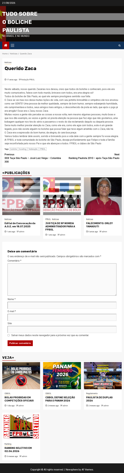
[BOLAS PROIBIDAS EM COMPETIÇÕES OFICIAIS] (21, 375)
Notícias (8, 62)
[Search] (119, 45)
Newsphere (72, 469)
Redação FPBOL (28, 80)
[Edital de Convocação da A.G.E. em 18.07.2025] (21, 196)
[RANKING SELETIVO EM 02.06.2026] (21, 426)
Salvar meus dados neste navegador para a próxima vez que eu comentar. (50, 335)
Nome (12, 299)
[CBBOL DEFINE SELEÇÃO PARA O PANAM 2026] (62, 375)
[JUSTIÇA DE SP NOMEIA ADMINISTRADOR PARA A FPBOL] (62, 196)
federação (33, 149)
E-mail (12, 311)
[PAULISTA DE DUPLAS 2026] (103, 375)
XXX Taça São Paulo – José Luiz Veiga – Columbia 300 (33, 158)
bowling (22, 149)
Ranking (8, 444)
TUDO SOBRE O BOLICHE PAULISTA (20, 22)
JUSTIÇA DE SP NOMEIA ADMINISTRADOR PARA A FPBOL (60, 226)
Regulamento (92, 393)
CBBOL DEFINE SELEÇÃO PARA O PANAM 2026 (60, 399)
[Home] (5, 45)
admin (21, 232)
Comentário (14, 260)
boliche (13, 149)
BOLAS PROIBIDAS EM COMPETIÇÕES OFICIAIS (19, 399)
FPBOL (43, 149)
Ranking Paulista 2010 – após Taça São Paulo (94, 156)
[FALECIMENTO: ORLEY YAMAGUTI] (103, 196)
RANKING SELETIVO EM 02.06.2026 (18, 450)
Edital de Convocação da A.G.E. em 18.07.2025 (20, 225)
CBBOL (7, 393)
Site (10, 323)
